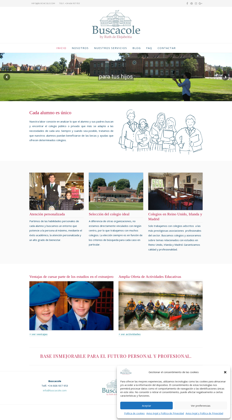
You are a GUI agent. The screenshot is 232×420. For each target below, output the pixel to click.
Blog (136, 48)
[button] (225, 372)
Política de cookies (134, 413)
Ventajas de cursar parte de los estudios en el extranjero (71, 276)
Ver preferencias (200, 405)
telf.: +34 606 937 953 (69, 3)
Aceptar (146, 405)
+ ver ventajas (38, 334)
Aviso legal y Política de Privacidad (165, 413)
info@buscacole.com (43, 3)
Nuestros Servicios (110, 48)
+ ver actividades (130, 334)
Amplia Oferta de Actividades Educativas (150, 276)
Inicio (61, 48)
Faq (149, 48)
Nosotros (80, 48)
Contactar (167, 48)
